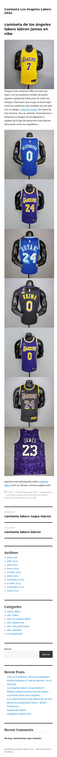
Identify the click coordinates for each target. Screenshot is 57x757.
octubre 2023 (14, 583)
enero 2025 (13, 568)
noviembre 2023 (15, 579)
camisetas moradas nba (17, 495)
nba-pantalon (14, 630)
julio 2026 (12, 557)
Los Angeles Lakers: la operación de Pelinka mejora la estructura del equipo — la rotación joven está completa (29, 692)
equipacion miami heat (19, 713)
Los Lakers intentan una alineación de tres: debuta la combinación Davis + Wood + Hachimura (29, 703)
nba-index (12, 615)
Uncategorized (45, 492)
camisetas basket (29, 109)
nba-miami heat (15, 622)
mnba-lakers (14, 611)
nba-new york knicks (18, 626)
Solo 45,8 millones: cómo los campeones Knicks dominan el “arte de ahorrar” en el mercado (29, 680)
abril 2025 (12, 564)
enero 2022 (13, 590)
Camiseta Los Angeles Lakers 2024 (18, 749)
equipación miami (16, 710)
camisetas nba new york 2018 (23, 498)
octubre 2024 (14, 572)
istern (10, 492)
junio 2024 (12, 576)
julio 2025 (12, 561)
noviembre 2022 (15, 587)
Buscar (7, 649)
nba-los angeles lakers (19, 619)
